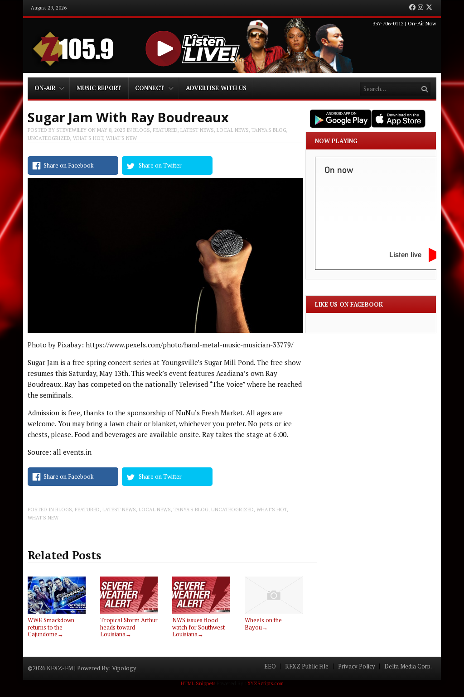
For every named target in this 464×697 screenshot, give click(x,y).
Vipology (124, 668)
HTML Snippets (198, 683)
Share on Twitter (160, 165)
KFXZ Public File (307, 666)
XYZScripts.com (265, 683)
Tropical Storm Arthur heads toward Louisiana (129, 627)
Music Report (99, 88)
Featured (165, 130)
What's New (121, 138)
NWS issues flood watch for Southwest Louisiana (198, 627)
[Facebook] (412, 8)
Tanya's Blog (268, 130)
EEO (270, 666)
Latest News (197, 130)
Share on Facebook (68, 165)
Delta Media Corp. (408, 666)
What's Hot (88, 138)
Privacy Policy (356, 666)
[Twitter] (429, 8)
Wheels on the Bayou (263, 623)
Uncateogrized (49, 138)
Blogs (141, 130)
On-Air (44, 88)
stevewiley (71, 130)
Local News (233, 130)
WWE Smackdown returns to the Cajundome (51, 627)
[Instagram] (420, 8)
